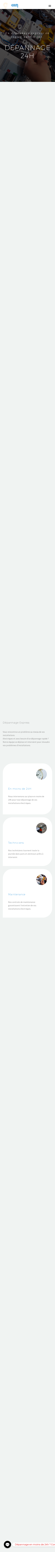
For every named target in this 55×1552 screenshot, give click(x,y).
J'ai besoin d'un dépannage (19, 754)
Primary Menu (49, 6)
